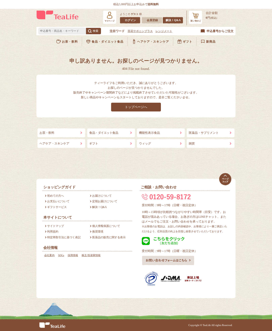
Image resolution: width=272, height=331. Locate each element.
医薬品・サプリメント (204, 132)
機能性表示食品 (149, 132)
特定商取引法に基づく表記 (64, 237)
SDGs (61, 255)
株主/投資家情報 (91, 255)
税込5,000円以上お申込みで (136, 4)
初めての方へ (55, 195)
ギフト (187, 41)
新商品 (211, 41)
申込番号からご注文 (220, 31)
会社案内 (49, 255)
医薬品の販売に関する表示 (109, 237)
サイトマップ (55, 226)
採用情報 (73, 255)
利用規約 (52, 231)
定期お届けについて (104, 201)
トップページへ (136, 107)
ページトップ (225, 179)
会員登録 (152, 20)
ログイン (130, 20)
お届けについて (102, 195)
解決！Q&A (173, 20)
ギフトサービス (57, 207)
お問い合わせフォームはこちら (168, 260)
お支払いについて (58, 201)
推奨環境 (97, 231)
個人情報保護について (106, 226)
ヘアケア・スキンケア (153, 41)
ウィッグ (145, 143)
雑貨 (192, 143)
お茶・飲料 (70, 41)
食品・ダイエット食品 (107, 41)
